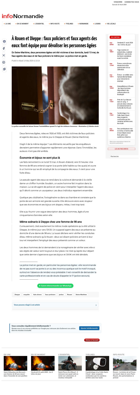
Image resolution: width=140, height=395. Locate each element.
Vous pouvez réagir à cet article (27, 305)
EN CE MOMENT (23, 24)
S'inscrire (118, 2)
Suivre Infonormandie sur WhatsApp (56, 286)
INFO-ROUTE (55, 24)
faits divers (37, 294)
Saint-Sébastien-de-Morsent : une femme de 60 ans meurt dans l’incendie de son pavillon (15, 374)
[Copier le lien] (4, 69)
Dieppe (17, 294)
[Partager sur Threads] (3, 62)
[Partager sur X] (3, 55)
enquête (27, 294)
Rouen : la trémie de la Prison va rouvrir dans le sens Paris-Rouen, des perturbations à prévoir (124, 375)
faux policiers (50, 294)
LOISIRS (97, 24)
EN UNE (7, 355)
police (61, 294)
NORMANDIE (84, 24)
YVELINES (69, 24)
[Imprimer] (4, 41)
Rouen (69, 294)
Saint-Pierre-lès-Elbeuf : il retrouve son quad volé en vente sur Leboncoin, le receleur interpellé (68, 375)
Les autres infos (121, 149)
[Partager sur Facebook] (3, 48)
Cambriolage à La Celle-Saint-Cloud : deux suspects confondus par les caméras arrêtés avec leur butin (97, 375)
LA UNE (8, 24)
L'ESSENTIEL (39, 24)
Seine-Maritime (81, 294)
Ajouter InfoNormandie (89, 328)
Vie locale (111, 24)
